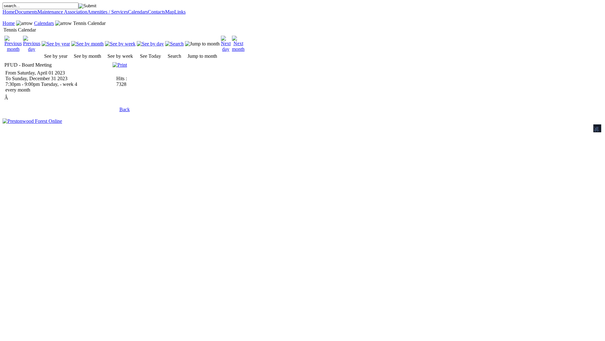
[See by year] (56, 43)
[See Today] (150, 43)
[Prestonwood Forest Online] (32, 121)
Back (124, 109)
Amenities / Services (107, 12)
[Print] (119, 63)
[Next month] (238, 49)
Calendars (138, 12)
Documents (26, 12)
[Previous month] (13, 49)
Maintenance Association (62, 12)
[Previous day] (31, 49)
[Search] (174, 43)
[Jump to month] (202, 43)
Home (9, 12)
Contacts (156, 12)
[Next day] (226, 49)
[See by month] (87, 43)
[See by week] (120, 43)
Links (180, 12)
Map (169, 12)
